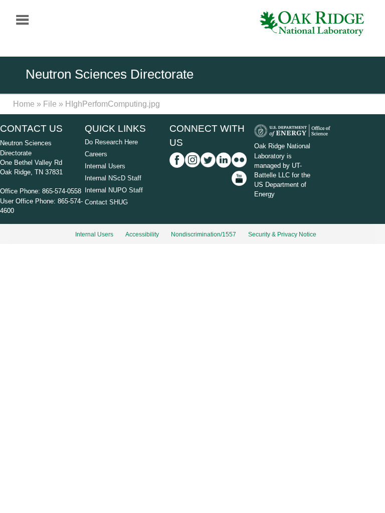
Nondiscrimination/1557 (203, 234)
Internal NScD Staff (113, 178)
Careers (96, 154)
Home (24, 104)
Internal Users (105, 166)
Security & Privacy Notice (282, 234)
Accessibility (142, 234)
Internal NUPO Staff (114, 190)
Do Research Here (111, 142)
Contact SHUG (106, 202)
